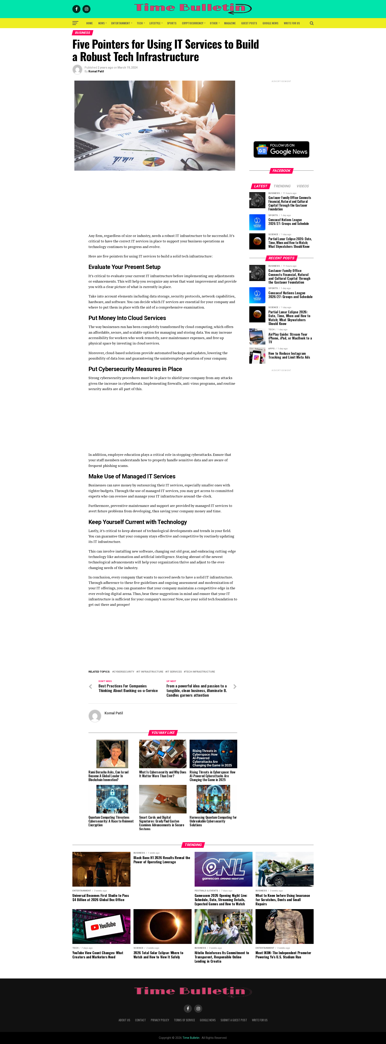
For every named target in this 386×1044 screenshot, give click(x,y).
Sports (171, 23)
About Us (124, 1020)
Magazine (230, 23)
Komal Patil (96, 71)
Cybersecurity (124, 672)
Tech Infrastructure (200, 672)
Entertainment (120, 23)
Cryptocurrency (192, 23)
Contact (140, 1020)
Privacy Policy (160, 1020)
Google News (270, 23)
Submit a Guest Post (234, 1020)
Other (214, 23)
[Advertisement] (162, 205)
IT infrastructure (150, 672)
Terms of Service (184, 1020)
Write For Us (292, 23)
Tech (140, 23)
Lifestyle (154, 23)
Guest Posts (249, 23)
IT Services (174, 672)
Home (89, 23)
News (101, 23)
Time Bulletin (191, 1038)
